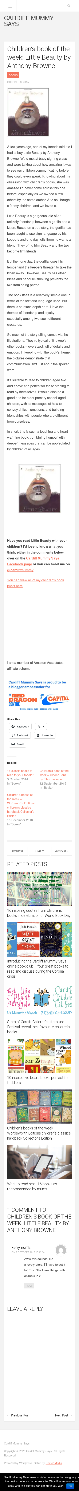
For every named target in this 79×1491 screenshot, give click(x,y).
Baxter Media (54, 1463)
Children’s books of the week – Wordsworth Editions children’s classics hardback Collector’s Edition (21, 805)
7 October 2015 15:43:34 (30, 1252)
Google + (61, 851)
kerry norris (21, 1247)
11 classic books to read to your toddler (20, 773)
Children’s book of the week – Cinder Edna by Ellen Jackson (54, 775)
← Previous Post (18, 1415)
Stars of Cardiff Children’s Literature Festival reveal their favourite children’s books (38, 1027)
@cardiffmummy (20, 569)
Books (13, 75)
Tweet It (17, 851)
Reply (29, 1285)
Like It (39, 851)
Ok (70, 1486)
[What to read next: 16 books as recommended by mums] (39, 1162)
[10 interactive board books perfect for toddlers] (39, 1056)
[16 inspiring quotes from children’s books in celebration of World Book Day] (39, 889)
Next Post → (63, 1415)
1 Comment (22, 1210)
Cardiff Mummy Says (29, 21)
